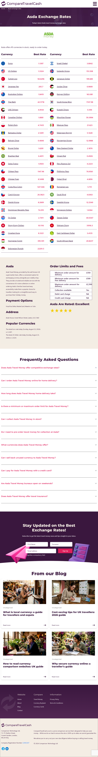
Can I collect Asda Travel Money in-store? (21, 419)
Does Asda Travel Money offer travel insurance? (24, 496)
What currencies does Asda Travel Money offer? (24, 445)
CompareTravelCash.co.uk (42, 731)
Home (3, 9)
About (19, 703)
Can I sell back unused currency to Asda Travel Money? (28, 458)
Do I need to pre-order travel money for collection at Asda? (30, 432)
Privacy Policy (54, 699)
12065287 (25, 743)
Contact (19, 710)
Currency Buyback (40, 703)
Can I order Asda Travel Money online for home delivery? (29, 380)
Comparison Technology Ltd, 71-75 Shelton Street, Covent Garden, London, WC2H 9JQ (10, 734)
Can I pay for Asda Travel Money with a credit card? (26, 470)
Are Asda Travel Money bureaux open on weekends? (27, 483)
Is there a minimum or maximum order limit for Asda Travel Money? (34, 406)
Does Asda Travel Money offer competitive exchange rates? (30, 368)
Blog (18, 707)
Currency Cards (39, 707)
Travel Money (38, 699)
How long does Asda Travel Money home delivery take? (28, 393)
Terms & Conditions (56, 703)
